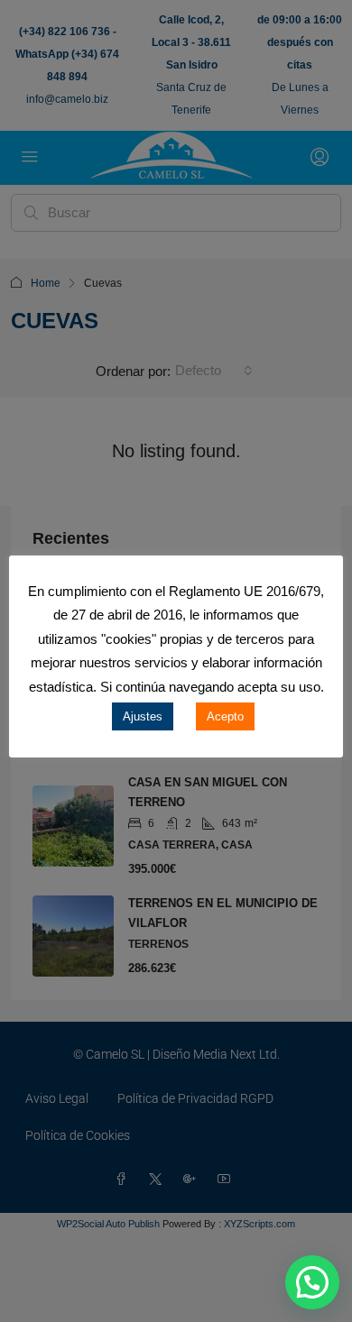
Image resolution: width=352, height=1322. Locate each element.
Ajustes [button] (142, 716)
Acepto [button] (225, 716)
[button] (312, 1282)
